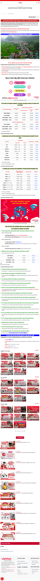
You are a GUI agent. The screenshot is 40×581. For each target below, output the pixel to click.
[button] (1, 263)
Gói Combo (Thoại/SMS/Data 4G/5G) (6, 551)
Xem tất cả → (37, 351)
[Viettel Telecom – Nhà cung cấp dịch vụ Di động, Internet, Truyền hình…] (20, 2)
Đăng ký (37, 113)
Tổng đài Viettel (34, 571)
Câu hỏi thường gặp (35, 569)
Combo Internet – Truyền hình (22, 573)
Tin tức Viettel (21, 6)
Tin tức (18, 6)
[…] (29, 442)
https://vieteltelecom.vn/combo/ (13, 344)
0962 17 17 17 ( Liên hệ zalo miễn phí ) (10, 31)
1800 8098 (12, 569)
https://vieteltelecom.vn (14, 347)
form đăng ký (16, 243)
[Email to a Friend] (21, 431)
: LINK (20, 335)
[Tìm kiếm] (36, 3)
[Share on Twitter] (19, 431)
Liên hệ (33, 572)
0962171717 (11, 339)
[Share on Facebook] (17, 431)
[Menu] (1, 2)
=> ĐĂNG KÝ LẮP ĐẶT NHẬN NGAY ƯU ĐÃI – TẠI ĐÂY (20, 34)
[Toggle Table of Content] (37, 17)
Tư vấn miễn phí (20, 437)
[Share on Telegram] (24, 431)
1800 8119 (12, 571)
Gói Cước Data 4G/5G (4, 549)
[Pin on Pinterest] (22, 431)
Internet (18, 570)
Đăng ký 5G (34, 564)
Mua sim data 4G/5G (35, 562)
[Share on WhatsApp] (15, 431)
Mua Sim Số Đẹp (34, 561)
